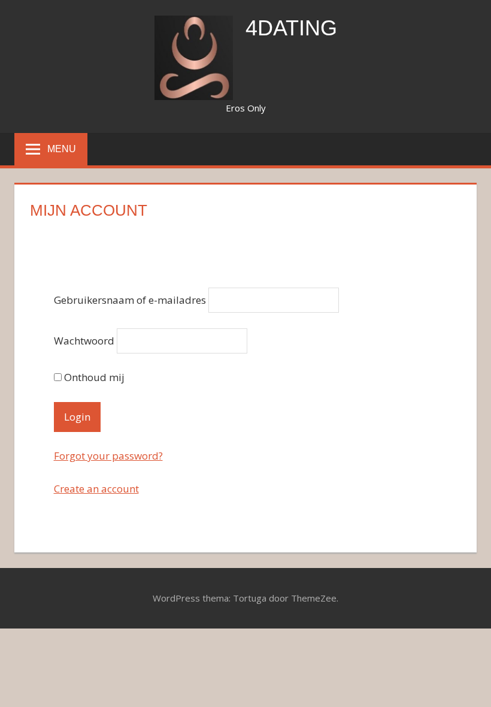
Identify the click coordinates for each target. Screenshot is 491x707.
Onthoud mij (93, 377)
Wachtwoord (84, 341)
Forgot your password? (108, 456)
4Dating (291, 28)
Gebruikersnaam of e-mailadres (130, 300)
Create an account (96, 488)
